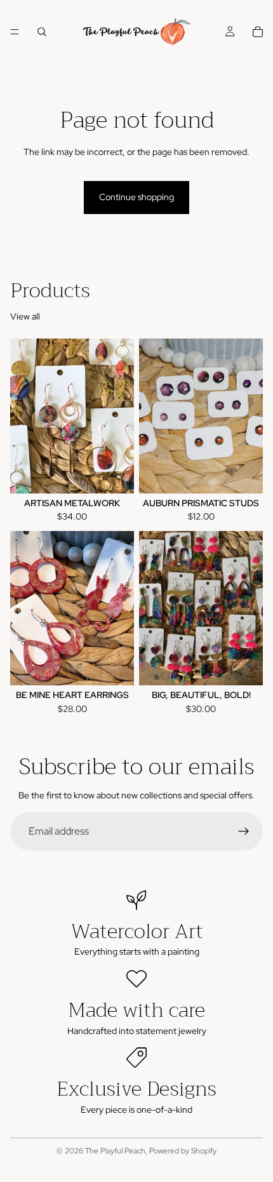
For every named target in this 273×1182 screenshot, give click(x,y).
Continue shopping (136, 197)
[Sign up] (243, 831)
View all (25, 316)
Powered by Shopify (182, 1151)
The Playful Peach (115, 1151)
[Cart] (258, 32)
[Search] (42, 32)
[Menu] (14, 31)
